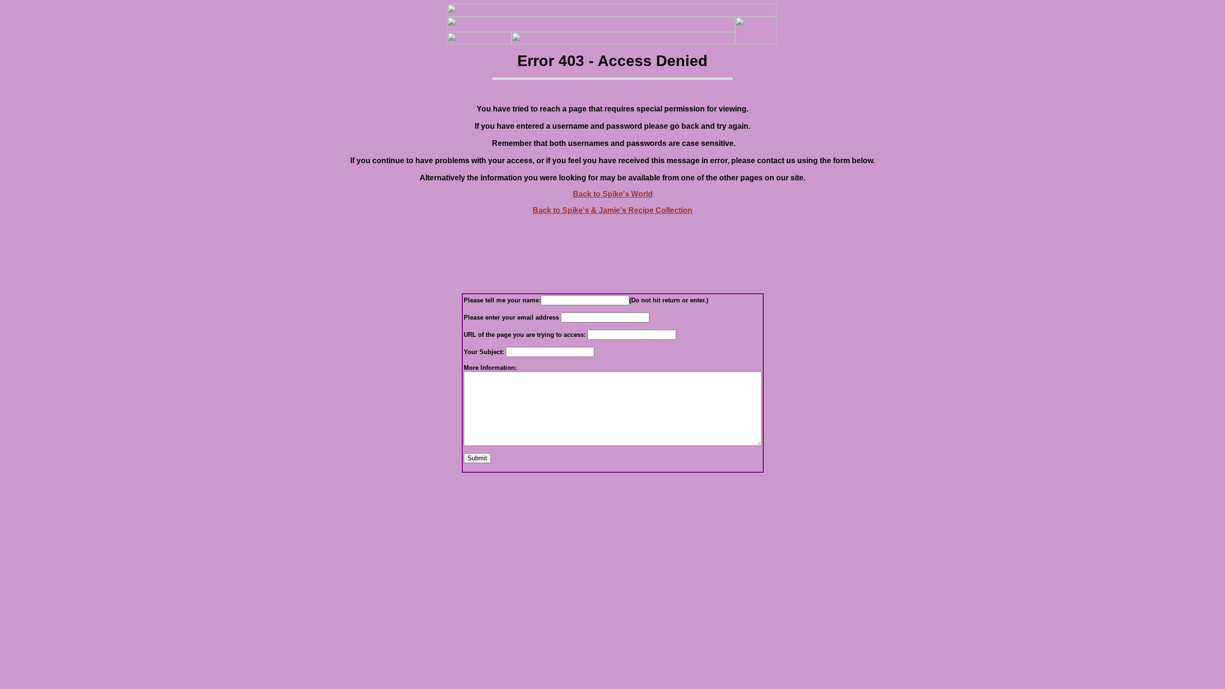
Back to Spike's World (613, 194)
